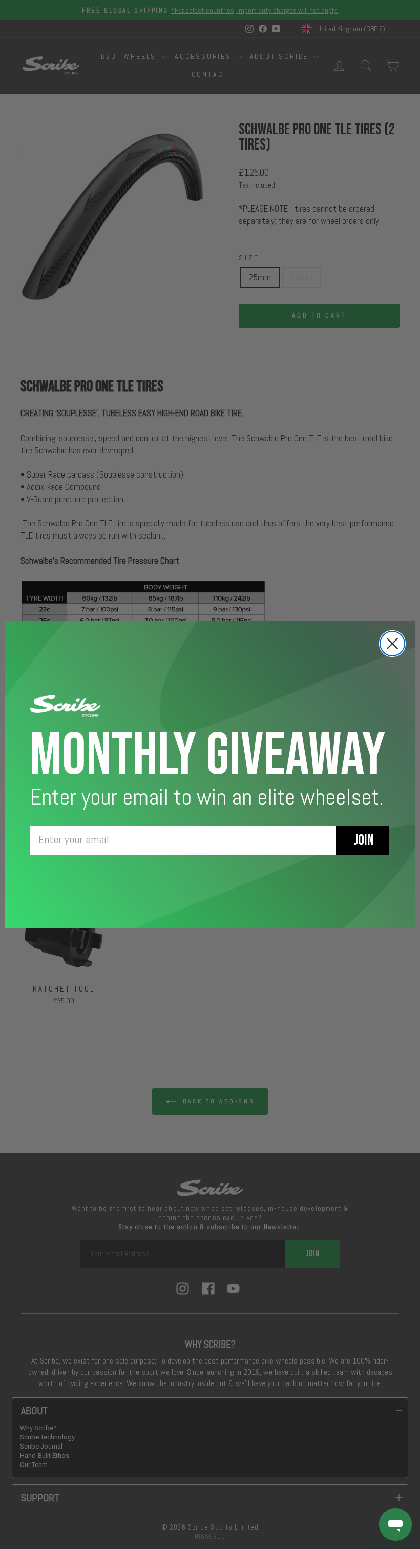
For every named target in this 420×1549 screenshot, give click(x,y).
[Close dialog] (392, 643)
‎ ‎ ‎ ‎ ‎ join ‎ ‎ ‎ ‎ (362, 840)
